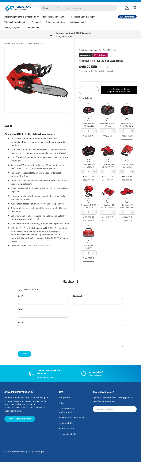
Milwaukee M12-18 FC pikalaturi (127, 165)
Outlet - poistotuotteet (55, 22)
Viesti (20, 322)
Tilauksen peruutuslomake (19, 419)
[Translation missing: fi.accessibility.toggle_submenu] (38, 16)
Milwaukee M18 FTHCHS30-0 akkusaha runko (28, 43)
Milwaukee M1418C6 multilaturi (88, 248)
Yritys (61, 403)
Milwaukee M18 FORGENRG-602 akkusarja (108, 166)
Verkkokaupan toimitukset (71, 417)
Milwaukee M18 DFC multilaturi (107, 206)
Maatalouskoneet (76, 22)
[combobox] (78, 8)
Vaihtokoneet (34, 27)
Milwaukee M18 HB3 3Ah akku (88, 124)
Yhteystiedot (65, 397)
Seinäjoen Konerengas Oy (90, 50)
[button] (135, 8)
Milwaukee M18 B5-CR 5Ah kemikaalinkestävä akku (108, 127)
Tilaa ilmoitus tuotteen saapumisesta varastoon (119, 90)
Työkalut (35, 22)
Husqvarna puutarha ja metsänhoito (20, 16)
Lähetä (24, 353)
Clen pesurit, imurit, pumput (83, 16)
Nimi (20, 296)
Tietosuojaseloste (67, 434)
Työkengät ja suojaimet (14, 22)
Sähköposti (77, 296)
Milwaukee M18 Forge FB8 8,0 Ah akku (127, 126)
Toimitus (94, 71)
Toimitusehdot (66, 423)
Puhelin (21, 309)
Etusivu (7, 43)
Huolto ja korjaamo (12, 27)
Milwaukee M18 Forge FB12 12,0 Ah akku (88, 166)
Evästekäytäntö (66, 428)
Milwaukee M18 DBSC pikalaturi (127, 206)
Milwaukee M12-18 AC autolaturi (88, 206)
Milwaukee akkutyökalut (53, 16)
